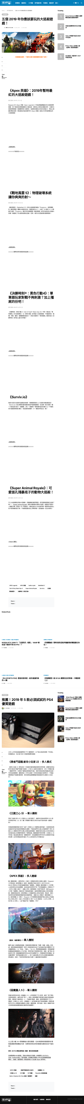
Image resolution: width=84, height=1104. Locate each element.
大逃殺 (49, 588)
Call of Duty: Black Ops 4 (16, 588)
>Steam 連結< (12, 541)
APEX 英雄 (23, 585)
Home (3, 10)
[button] (76, 3)
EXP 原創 (22, 1073)
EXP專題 (3, 639)
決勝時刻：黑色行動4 (23, 591)
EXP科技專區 (7, 639)
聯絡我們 (48, 1099)
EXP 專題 (30, 1073)
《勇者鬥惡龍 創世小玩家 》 (27, 1070)
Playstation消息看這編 (41, 1073)
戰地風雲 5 (12, 591)
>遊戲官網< (11, 147)
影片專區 (7, 675)
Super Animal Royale (20, 504)
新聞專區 (45, 639)
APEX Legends (13, 585)
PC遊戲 (12, 639)
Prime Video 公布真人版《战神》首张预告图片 (72, 46)
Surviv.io (42, 588)
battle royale (32, 585)
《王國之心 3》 (13, 1073)
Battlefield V (41, 585)
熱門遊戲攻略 (10, 10)
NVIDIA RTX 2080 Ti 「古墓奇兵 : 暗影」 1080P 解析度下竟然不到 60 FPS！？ (21, 644)
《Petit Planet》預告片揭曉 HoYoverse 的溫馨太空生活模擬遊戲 (73, 698)
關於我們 (36, 1099)
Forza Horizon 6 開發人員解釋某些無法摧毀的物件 (73, 16)
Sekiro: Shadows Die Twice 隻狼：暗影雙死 (20, 1076)
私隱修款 (42, 1099)
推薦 (36, 1076)
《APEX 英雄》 (13, 1070)
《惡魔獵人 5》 (41, 1070)
